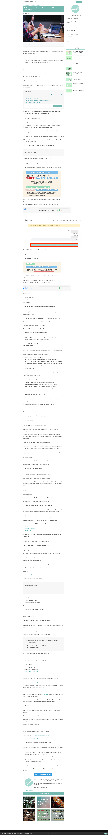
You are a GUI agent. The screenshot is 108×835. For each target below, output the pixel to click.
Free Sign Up (78, 1)
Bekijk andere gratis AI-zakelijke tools (74, 831)
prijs (60, 1)
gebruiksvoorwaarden (51, 831)
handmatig (38, 5)
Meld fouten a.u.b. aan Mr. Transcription (33, 102)
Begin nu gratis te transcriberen (43, 774)
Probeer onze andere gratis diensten (73, 44)
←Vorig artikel (25, 790)
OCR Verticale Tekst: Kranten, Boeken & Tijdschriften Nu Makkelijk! (78, 52)
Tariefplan (69, 39)
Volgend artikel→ (32, 790)
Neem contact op (42, 831)
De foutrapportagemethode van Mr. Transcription (43, 682)
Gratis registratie (70, 36)
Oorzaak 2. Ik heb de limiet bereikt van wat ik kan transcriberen (38, 96)
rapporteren (35, 671)
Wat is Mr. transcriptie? (71, 30)
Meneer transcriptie (26, 5)
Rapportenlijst (28, 671)
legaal (64, 831)
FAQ (69, 1)
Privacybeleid (59, 831)
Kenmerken (64, 1)
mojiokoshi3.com (38, 786)
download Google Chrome (28, 574)
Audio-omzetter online (30, 528)
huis (56, 1)
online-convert (28, 530)
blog (27, 831)
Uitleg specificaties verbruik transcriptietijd (41, 735)
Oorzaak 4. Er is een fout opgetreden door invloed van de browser (38, 100)
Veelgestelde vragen (38, 738)
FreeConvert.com (28, 526)
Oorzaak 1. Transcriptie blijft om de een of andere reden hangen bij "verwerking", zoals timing (44, 94)
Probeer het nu (57, 106)
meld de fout (46, 694)
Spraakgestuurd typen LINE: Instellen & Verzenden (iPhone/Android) (78, 85)
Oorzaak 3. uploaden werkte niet (32, 98)
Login (73, 1)
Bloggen (33, 5)
